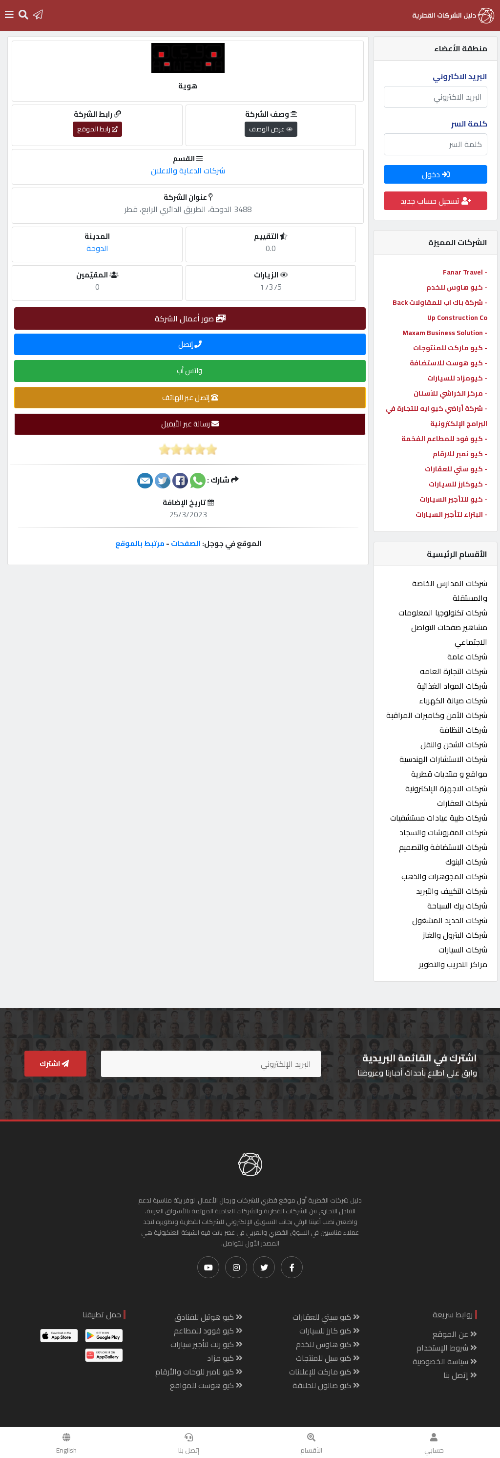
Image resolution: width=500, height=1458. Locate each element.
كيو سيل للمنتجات (324, 1358)
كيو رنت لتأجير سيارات (203, 1344)
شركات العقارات (462, 803)
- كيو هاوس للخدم (456, 287)
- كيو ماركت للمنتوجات (450, 347)
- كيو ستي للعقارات (456, 469)
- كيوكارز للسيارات (458, 484)
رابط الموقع (94, 129)
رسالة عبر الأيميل (186, 424)
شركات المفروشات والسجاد (443, 832)
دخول (432, 174)
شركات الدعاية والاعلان (188, 170)
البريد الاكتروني (460, 76)
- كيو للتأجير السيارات (453, 499)
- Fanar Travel (465, 272)
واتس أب (190, 370)
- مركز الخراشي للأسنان (450, 393)
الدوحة (97, 248)
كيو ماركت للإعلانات (321, 1371)
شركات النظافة (463, 729)
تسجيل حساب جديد (430, 200)
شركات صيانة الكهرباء (453, 700)
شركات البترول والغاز (455, 935)
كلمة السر (469, 123)
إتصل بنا (188, 1450)
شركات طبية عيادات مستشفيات (438, 817)
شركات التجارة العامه (453, 671)
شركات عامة (467, 656)
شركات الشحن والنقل (453, 744)
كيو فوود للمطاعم (205, 1330)
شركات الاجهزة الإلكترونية (446, 788)
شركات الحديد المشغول (449, 920)
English (66, 1450)
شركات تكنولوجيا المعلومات (442, 612)
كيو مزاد (221, 1358)
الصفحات (186, 543)
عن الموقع (451, 1334)
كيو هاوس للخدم (324, 1344)
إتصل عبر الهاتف (186, 397)
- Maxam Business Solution (444, 332)
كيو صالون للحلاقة (322, 1385)
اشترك (51, 1064)
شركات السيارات (462, 949)
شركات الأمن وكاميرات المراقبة (436, 715)
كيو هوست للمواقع (203, 1385)
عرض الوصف (267, 129)
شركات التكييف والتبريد (451, 891)
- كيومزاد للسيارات (457, 378)
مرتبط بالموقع (140, 543)
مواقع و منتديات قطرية (449, 773)
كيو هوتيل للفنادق (205, 1317)
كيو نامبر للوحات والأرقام (195, 1371)
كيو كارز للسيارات (326, 1330)
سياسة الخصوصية (441, 1361)
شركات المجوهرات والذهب (444, 876)
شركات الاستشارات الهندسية (443, 759)
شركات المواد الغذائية (452, 685)
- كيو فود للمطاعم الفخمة (444, 438)
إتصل (186, 344)
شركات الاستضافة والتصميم (443, 847)
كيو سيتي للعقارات (322, 1317)
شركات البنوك (466, 861)
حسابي (434, 1450)
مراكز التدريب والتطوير (453, 964)
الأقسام (311, 1450)
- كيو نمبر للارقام (460, 453)
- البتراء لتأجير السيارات (451, 514)
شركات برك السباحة (457, 905)
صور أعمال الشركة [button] (185, 318)
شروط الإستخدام (443, 1347)
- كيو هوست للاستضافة (448, 363)
